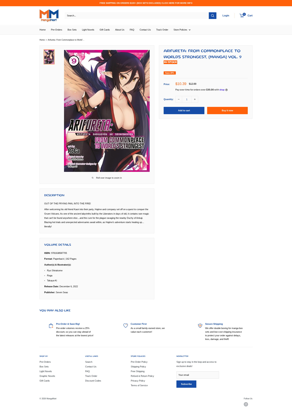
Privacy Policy (138, 380)
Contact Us (145, 29)
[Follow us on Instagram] (246, 404)
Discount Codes (93, 380)
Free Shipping (137, 371)
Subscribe (186, 384)
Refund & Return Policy (142, 376)
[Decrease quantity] (179, 99)
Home (43, 29)
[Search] (212, 15)
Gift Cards (105, 29)
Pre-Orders (56, 29)
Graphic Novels (47, 376)
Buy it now (227, 110)
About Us (119, 29)
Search (88, 362)
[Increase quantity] (195, 99)
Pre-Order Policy (139, 362)
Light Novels (88, 29)
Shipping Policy (138, 366)
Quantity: (169, 99)
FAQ (132, 29)
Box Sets (72, 29)
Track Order (162, 29)
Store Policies (180, 29)
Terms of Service (139, 385)
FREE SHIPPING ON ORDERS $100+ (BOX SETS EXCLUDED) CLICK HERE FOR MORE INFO (146, 3)
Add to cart (184, 110)
